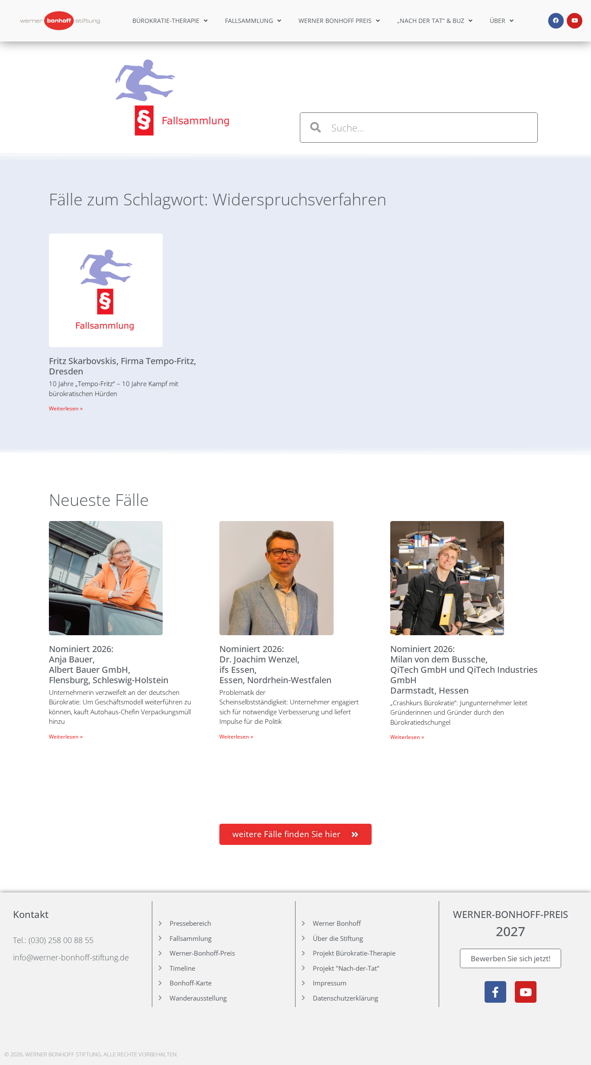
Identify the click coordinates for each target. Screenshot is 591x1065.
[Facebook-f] (495, 992)
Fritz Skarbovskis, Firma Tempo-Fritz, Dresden (122, 366)
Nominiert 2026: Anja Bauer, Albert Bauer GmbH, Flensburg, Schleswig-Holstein (108, 664)
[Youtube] (574, 21)
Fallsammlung (249, 20)
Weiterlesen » (66, 408)
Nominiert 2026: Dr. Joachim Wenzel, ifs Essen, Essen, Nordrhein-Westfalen (275, 664)
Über (497, 20)
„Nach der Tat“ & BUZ (430, 20)
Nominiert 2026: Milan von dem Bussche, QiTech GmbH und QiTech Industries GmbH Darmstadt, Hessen (464, 669)
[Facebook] (556, 21)
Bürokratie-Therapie (165, 20)
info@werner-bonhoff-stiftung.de (71, 957)
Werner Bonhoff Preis (335, 20)
